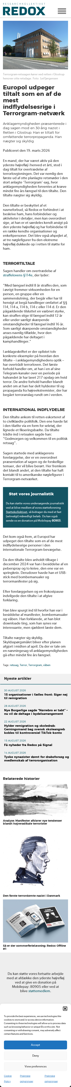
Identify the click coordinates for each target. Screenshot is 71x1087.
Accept (35, 1045)
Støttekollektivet (16, 512)
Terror (23, 665)
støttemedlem (39, 991)
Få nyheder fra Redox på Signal (28, 745)
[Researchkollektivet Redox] (25, 9)
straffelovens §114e (18, 275)
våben (46, 665)
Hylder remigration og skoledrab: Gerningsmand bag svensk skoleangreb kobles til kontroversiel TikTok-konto (34, 729)
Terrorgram (35, 665)
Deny (35, 1055)
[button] (65, 1009)
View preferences (36, 1066)
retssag (14, 665)
